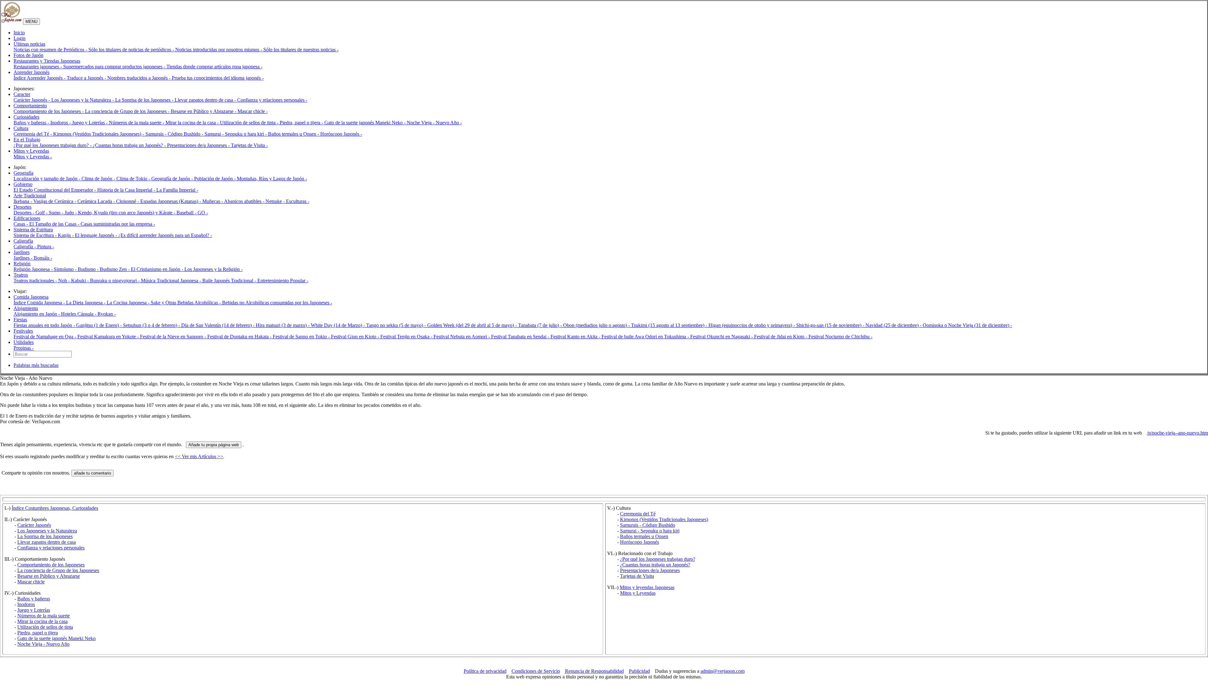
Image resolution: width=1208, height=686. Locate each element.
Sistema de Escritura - (36, 235)
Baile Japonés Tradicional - (229, 280)
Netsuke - (276, 201)
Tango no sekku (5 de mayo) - (396, 325)
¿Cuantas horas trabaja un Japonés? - (130, 145)
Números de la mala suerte (43, 615)
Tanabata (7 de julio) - (540, 325)
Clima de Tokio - (133, 178)
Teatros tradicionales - (36, 280)
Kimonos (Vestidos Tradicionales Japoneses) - (99, 134)
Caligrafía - (25, 246)
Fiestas (20, 319)
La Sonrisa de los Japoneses (45, 536)
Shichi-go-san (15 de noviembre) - (830, 325)
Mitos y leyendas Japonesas (647, 587)
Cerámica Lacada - (96, 201)
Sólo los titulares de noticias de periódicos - (131, 49)
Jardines (22, 252)
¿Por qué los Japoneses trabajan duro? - (53, 145)
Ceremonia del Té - (33, 134)
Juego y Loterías (33, 610)
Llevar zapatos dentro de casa (46, 542)
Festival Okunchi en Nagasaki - (722, 336)
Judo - (71, 212)
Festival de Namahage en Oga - (45, 336)
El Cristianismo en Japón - (157, 269)
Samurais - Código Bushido (647, 525)
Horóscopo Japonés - (341, 134)
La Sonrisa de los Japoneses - (145, 100)
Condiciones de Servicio (536, 671)
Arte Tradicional (30, 195)
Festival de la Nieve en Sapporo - (173, 336)
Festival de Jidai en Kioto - (781, 336)
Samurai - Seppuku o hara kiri (650, 530)
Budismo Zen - (115, 269)
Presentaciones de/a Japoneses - (199, 145)
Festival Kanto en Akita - (576, 336)
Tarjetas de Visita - (249, 145)
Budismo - (89, 269)
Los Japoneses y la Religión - (213, 269)
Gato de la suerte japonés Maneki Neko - (365, 122)
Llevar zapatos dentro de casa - (206, 100)
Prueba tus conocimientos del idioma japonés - (218, 78)
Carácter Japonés (34, 525)
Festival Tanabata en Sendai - (521, 336)
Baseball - (187, 212)
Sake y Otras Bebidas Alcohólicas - (186, 302)
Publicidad (639, 671)
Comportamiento (30, 105)
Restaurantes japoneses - (38, 66)
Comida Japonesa (31, 297)
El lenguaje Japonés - (96, 235)
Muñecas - (213, 201)
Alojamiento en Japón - (37, 314)
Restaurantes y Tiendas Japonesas (47, 61)
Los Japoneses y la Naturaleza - (83, 100)
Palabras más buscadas (36, 365)
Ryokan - (107, 314)
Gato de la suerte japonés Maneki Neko (56, 638)
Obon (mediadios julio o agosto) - (597, 325)
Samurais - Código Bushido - (174, 134)
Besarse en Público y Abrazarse (48, 576)
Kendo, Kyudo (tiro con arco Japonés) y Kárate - (127, 212)
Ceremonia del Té (638, 513)
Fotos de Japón (28, 55)
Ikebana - (23, 201)
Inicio (19, 32)
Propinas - (24, 348)
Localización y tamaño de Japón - (47, 178)
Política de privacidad (485, 671)
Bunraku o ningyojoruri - (115, 280)
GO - (203, 212)
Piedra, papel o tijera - (302, 122)
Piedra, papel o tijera (37, 632)
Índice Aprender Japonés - (40, 78)
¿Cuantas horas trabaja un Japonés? (655, 564)
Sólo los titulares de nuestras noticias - (300, 49)
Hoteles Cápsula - (79, 314)
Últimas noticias (29, 44)
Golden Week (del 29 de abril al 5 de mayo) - (472, 325)
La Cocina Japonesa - (129, 302)
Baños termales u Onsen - (294, 134)
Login (19, 38)
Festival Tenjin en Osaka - (406, 336)
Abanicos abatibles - (245, 201)
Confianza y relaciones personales (51, 547)
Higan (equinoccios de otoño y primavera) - (752, 325)
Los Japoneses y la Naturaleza (47, 530)
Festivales (23, 331)
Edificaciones (27, 218)
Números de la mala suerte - (137, 122)
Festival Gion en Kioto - (355, 336)
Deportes (22, 207)
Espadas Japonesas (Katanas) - (171, 201)
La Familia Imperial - (177, 190)
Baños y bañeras (33, 598)
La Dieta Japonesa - (86, 302)
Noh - (64, 280)
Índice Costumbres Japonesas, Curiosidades (55, 508)
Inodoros (26, 604)
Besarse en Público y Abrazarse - (204, 111)
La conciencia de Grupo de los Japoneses (58, 570)
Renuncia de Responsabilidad (594, 671)
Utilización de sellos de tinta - (250, 122)
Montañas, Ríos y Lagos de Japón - (272, 178)
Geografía (23, 173)
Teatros (21, 275)
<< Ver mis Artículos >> (199, 456)
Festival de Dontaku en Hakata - (240, 336)
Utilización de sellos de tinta (45, 627)
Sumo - (56, 212)
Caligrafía (23, 241)
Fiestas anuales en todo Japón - (45, 325)
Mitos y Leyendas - (33, 156)
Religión (22, 263)
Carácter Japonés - (32, 100)
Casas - (21, 224)
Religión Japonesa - (34, 269)
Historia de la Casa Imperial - (126, 190)
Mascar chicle (31, 581)
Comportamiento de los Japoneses (51, 564)
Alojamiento (26, 308)
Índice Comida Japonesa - (40, 302)
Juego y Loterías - (90, 122)
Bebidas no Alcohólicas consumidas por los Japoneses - (277, 302)
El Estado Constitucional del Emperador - (55, 190)
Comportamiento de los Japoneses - (49, 111)
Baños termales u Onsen (644, 536)
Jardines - (24, 258)
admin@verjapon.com (723, 671)
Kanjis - (66, 235)
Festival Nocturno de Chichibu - (840, 336)
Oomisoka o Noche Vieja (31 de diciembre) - (967, 325)
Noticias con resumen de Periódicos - (51, 49)
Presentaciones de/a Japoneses (650, 570)
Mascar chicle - (253, 111)
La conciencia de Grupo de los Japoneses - (128, 111)
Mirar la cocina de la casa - (192, 122)
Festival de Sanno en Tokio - (302, 336)
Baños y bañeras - (32, 122)
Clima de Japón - (98, 178)
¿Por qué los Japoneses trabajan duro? (657, 559)
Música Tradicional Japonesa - (171, 280)
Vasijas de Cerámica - (55, 201)
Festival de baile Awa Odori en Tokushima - (645, 336)
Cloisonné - (128, 201)
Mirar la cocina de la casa (42, 621)
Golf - (42, 212)
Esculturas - (297, 201)
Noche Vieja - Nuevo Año (43, 644)
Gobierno (23, 184)
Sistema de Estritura (33, 229)
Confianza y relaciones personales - (272, 100)
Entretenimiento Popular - (282, 280)
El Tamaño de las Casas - (55, 224)
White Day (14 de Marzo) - (338, 325)
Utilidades (24, 342)
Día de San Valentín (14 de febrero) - (218, 325)
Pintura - (45, 246)
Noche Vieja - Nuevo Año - (434, 122)
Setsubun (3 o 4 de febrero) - (152, 325)
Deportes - (25, 212)
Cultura (21, 128)
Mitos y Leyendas (31, 151)
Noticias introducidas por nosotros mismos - (219, 49)
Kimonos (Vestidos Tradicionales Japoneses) (664, 519)
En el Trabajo (27, 139)
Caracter (22, 94)
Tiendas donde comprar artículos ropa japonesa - (214, 66)
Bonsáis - (43, 258)
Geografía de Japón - (172, 178)
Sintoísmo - (66, 269)
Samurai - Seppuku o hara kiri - (236, 134)
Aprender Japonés (31, 72)
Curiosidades (26, 117)
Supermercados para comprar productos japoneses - (114, 66)
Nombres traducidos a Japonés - (139, 78)
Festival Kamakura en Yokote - (108, 336)
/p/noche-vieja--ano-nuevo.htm (1177, 433)
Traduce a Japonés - (87, 78)
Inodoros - (61, 122)
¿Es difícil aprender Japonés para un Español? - (165, 235)
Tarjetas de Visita (637, 576)
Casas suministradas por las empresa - (118, 224)
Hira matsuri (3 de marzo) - (283, 325)
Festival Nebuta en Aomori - (462, 336)
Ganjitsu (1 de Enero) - (99, 325)
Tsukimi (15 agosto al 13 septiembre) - (669, 325)
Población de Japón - (215, 178)
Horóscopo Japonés (639, 542)
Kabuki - (80, 280)
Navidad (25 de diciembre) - (894, 325)
